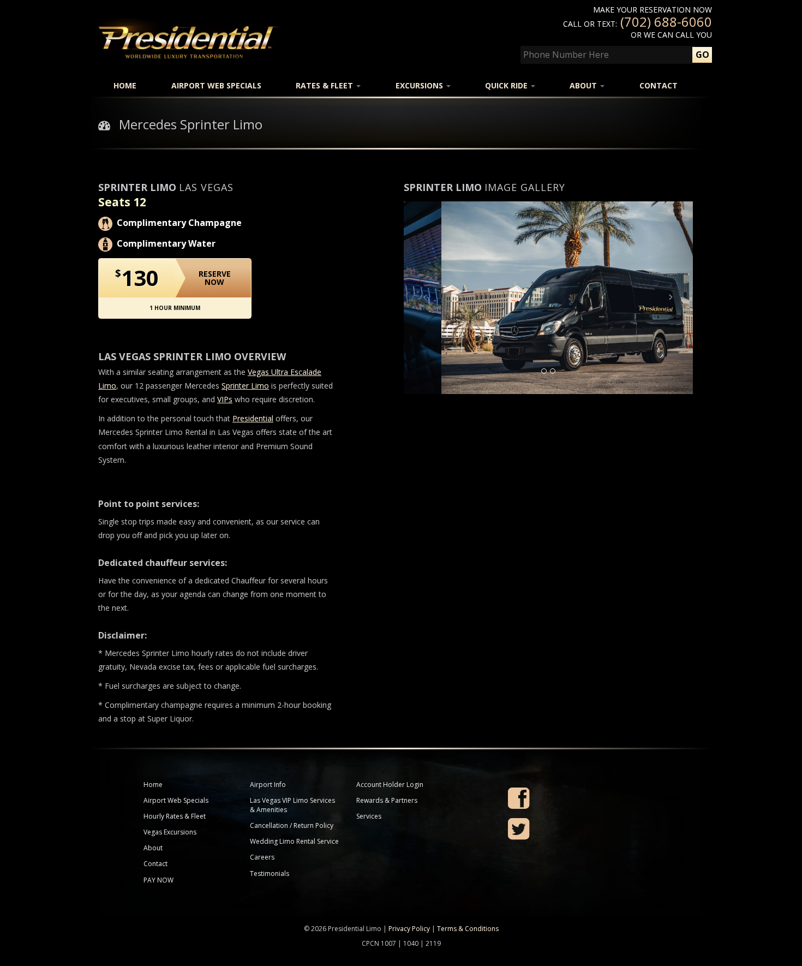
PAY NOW (158, 880)
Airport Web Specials (216, 85)
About (584, 85)
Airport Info (268, 784)
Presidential (252, 418)
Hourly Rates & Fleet (174, 816)
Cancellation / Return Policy (291, 825)
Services (368, 816)
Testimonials (269, 873)
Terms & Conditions (468, 928)
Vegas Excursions (169, 832)
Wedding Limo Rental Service (294, 841)
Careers (262, 857)
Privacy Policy (409, 928)
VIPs (224, 399)
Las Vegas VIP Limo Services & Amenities (292, 805)
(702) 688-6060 (666, 22)
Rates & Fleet (325, 85)
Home (124, 85)
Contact (658, 85)
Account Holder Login (389, 784)
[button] (425, 297)
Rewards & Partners (386, 800)
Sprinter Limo (245, 385)
